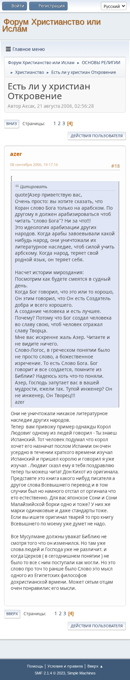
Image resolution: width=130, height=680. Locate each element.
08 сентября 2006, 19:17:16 (34, 164)
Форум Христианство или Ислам (51, 25)
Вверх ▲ (95, 666)
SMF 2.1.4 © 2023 (50, 673)
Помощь (35, 666)
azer (16, 154)
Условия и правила (65, 666)
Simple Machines (81, 673)
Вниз (11, 123)
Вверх (12, 613)
